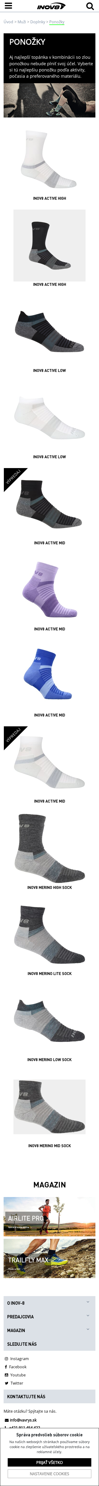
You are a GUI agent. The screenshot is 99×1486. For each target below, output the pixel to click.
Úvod (8, 21)
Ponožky (56, 21)
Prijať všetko (49, 1462)
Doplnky (37, 21)
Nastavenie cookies (49, 1473)
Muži (22, 21)
